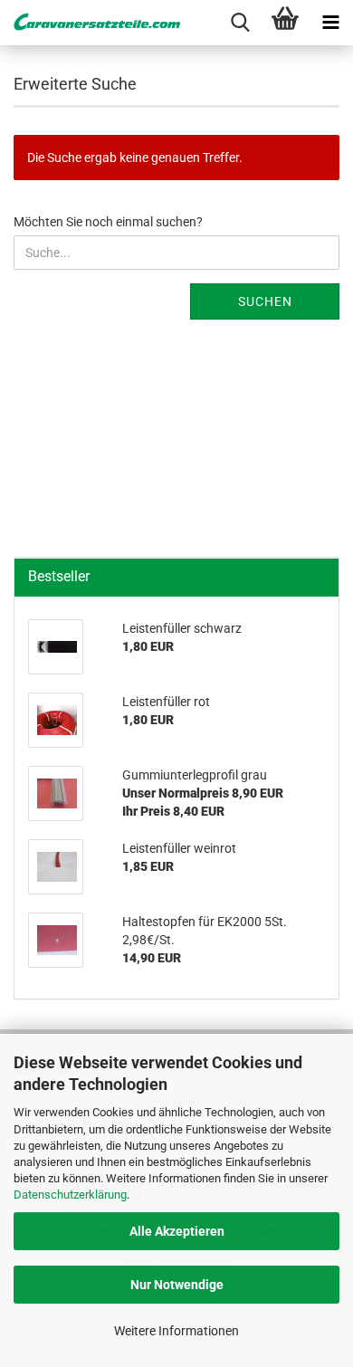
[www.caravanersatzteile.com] (90, 22)
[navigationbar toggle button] (330, 22)
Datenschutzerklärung (70, 1194)
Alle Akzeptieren (176, 1231)
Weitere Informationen (176, 1331)
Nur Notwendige (177, 1284)
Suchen (265, 301)
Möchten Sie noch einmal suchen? (108, 222)
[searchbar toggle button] (239, 22)
